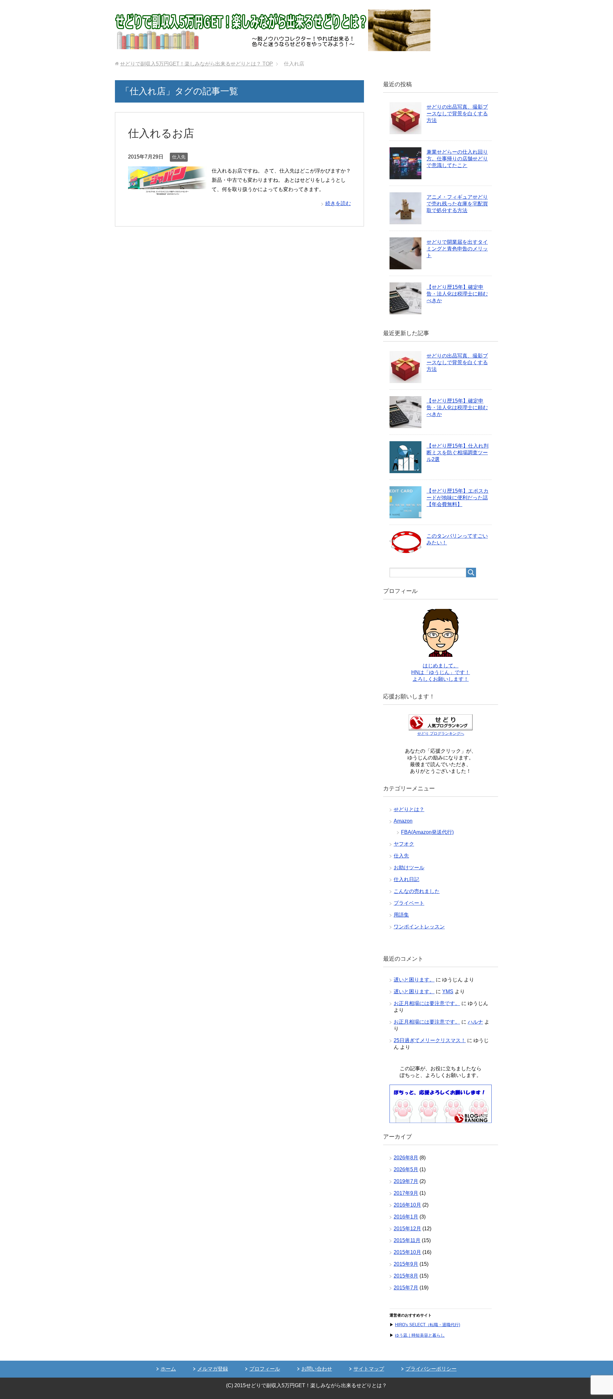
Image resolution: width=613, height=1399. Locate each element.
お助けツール (409, 867)
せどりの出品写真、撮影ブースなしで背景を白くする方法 (457, 113)
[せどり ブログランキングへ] (441, 727)
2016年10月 (407, 1205)
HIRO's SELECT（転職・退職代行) (427, 1324)
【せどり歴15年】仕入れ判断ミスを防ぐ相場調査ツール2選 (457, 452)
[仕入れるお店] (167, 190)
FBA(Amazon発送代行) (427, 832)
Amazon (403, 821)
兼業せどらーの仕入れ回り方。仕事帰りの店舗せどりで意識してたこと (457, 158)
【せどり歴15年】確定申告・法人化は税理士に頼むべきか (457, 293)
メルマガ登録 (212, 1369)
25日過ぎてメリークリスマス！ (430, 1040)
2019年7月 (406, 1181)
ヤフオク (404, 844)
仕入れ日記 (406, 879)
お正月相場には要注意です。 (427, 1003)
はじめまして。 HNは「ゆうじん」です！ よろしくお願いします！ (440, 672)
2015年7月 (406, 1287)
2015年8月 (406, 1276)
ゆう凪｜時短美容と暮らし (420, 1335)
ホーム (168, 1369)
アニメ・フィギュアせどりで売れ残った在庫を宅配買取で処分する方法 (457, 203)
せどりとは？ (409, 809)
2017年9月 (406, 1193)
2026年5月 (406, 1169)
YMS (447, 991)
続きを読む (338, 203)
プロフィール (264, 1369)
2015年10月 (407, 1252)
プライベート (409, 903)
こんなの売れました (417, 891)
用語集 (401, 915)
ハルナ (475, 1022)
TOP (196, 63)
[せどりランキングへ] (441, 1120)
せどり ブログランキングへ (440, 733)
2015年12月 (407, 1228)
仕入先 (178, 156)
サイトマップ (368, 1369)
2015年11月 (407, 1240)
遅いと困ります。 (414, 979)
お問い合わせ (316, 1369)
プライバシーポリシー (431, 1369)
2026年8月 (406, 1157)
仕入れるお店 (161, 133)
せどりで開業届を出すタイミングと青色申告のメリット (457, 248)
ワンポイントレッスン (419, 926)
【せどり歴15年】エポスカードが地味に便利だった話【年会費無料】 (457, 497)
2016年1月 (406, 1216)
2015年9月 (406, 1264)
